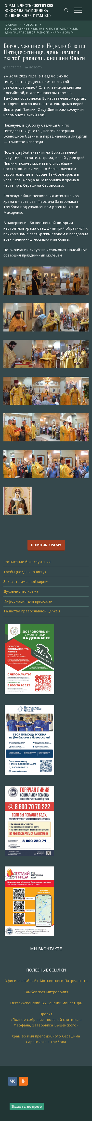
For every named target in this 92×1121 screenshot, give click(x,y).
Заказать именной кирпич (26, 581)
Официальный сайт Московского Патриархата (46, 980)
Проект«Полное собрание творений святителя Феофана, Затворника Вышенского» (46, 1019)
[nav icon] (78, 10)
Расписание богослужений (27, 561)
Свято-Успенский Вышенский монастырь (46, 1003)
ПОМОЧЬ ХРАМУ (46, 545)
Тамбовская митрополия (46, 992)
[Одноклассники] (23, 1081)
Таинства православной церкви (31, 611)
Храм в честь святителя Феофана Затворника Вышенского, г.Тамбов (29, 10)
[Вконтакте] (12, 1081)
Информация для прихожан (28, 601)
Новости (35, 67)
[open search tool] (66, 10)
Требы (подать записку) (24, 571)
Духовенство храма (21, 591)
